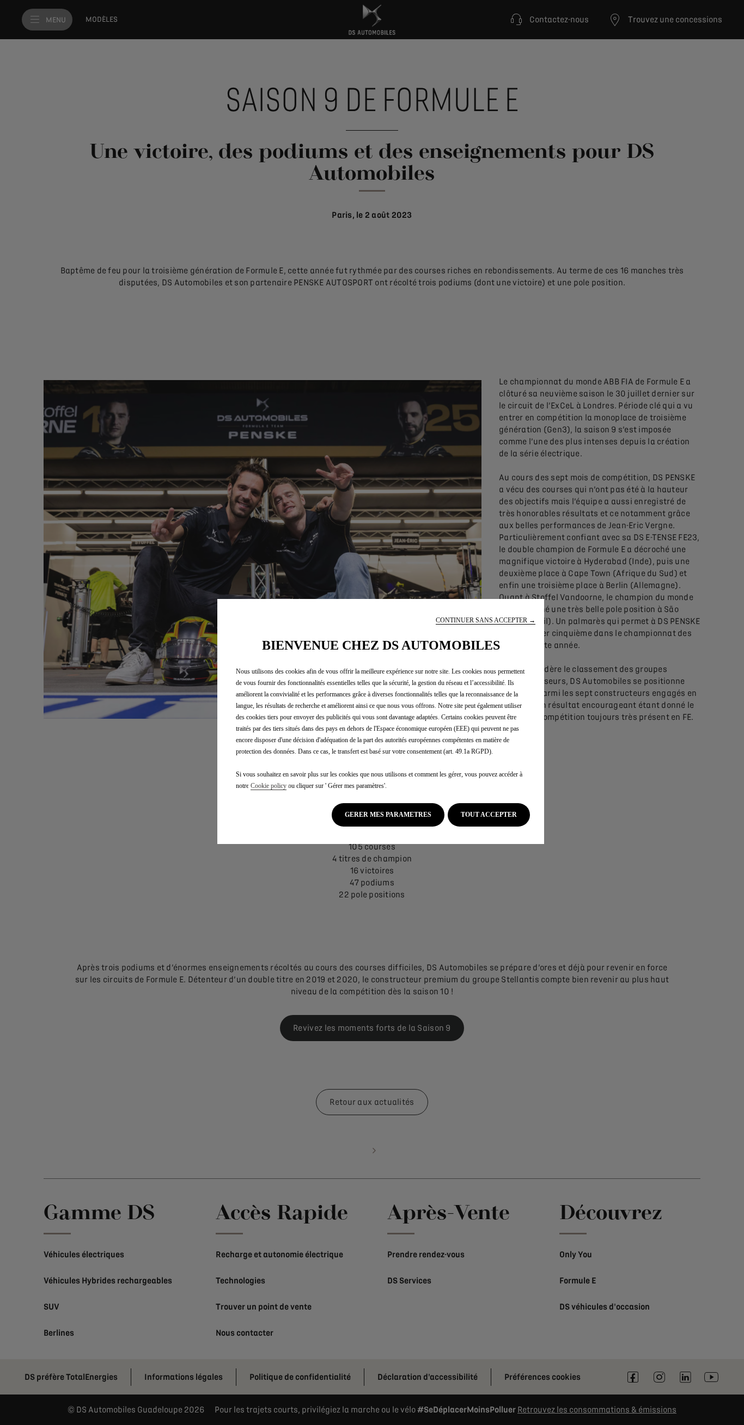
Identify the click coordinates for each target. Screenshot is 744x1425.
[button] (485, 620)
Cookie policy (268, 786)
